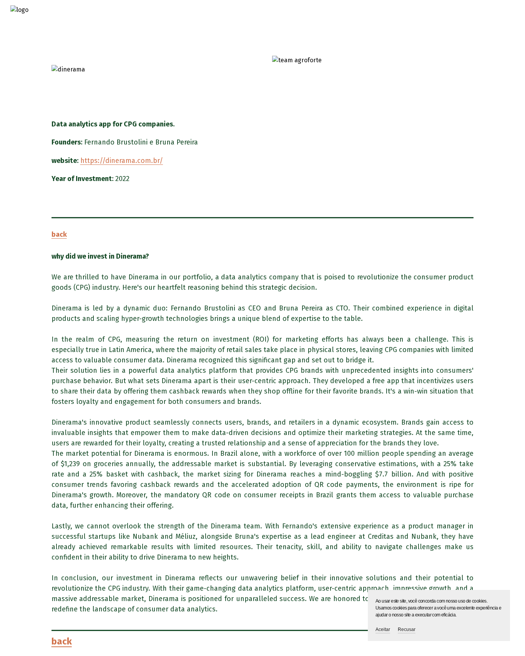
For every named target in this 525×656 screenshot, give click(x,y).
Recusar (406, 629)
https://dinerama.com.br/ (121, 160)
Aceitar (382, 629)
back (59, 234)
